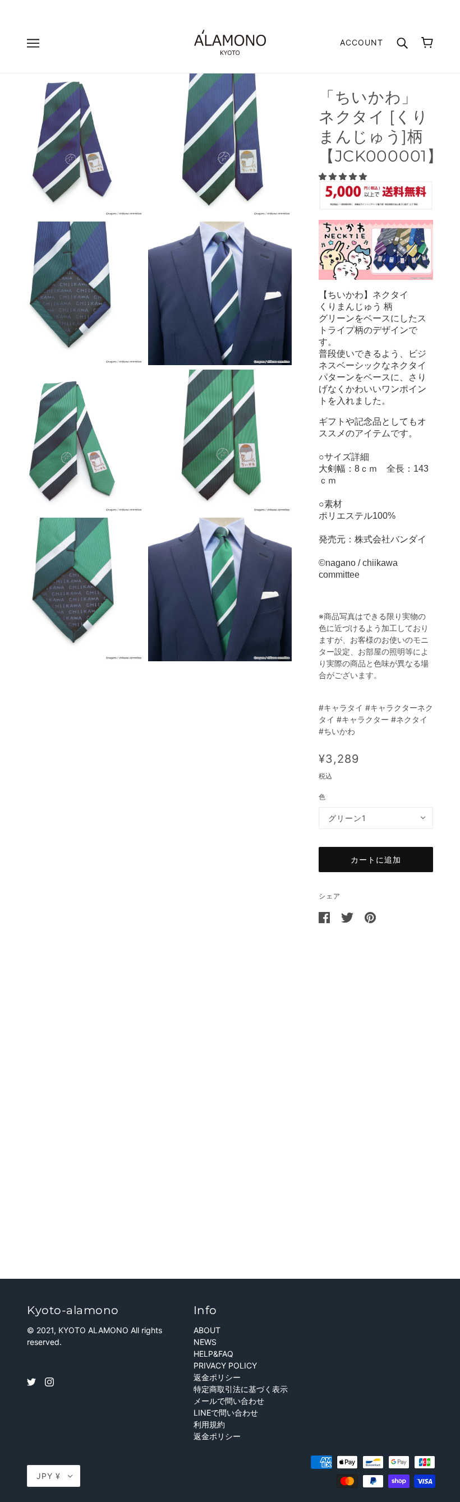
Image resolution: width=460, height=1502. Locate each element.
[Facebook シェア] (325, 916)
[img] (31, 1381)
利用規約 (209, 1424)
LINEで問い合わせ (226, 1412)
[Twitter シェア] (348, 916)
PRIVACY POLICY (225, 1365)
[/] (230, 41)
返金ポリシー (217, 1377)
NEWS (205, 1342)
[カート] (427, 42)
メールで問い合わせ (229, 1401)
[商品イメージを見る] (72, 145)
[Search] (402, 42)
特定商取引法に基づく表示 (241, 1389)
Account (361, 42)
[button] (344, 176)
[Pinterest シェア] (370, 916)
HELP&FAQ (213, 1353)
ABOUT (207, 1330)
